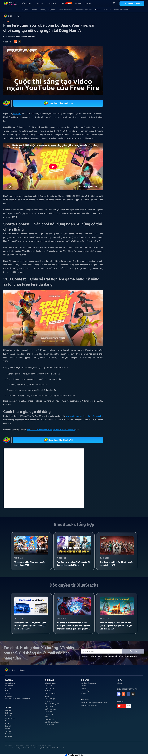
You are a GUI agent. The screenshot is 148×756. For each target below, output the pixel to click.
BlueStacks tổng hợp (84, 9)
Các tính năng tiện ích (52, 725)
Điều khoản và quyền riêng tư (13, 750)
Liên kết (78, 3)
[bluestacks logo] (10, 3)
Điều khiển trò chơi (51, 686)
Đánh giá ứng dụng (48, 9)
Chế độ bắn (48, 688)
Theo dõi (133, 654)
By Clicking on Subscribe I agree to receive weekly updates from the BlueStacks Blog (109, 659)
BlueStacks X (137, 258)
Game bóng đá (9, 739)
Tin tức (97, 9)
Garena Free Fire (128, 243)
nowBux (7, 696)
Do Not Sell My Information (58, 750)
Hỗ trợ (88, 3)
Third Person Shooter (121, 258)
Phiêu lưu (8, 718)
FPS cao (47, 719)
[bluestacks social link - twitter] (133, 696)
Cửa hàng (8, 691)
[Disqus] (43, 481)
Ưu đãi (7, 693)
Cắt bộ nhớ (48, 714)
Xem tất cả (130, 228)
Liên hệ (83, 691)
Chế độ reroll (49, 709)
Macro (47, 699)
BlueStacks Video (121, 9)
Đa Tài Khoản (49, 693)
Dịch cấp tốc (49, 704)
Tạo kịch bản (49, 717)
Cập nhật (120, 686)
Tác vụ (116, 243)
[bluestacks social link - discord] (118, 696)
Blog (51, 3)
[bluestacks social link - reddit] (123, 696)
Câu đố (7, 723)
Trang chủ (24, 9)
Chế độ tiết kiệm (50, 701)
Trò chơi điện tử (10, 721)
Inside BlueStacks (65, 9)
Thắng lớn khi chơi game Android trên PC (94, 705)
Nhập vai (7, 728)
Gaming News (119, 248)
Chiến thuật (8, 736)
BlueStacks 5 (9, 688)
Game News (129, 253)
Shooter (139, 253)
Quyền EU (46, 750)
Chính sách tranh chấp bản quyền (32, 750)
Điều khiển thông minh (52, 706)
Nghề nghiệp (85, 693)
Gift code (107, 9)
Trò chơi (40, 3)
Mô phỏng (8, 731)
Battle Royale (132, 248)
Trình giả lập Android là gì (89, 708)
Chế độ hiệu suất (50, 712)
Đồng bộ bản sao (50, 696)
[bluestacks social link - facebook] (128, 696)
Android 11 (8, 699)
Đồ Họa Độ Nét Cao (51, 722)
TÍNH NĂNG (26, 3)
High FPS (117, 253)
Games (34, 9)
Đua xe (7, 726)
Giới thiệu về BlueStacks (88, 686)
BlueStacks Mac (10, 686)
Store (65, 3)
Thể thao (8, 734)
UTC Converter (49, 727)
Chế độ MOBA (49, 691)
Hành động (8, 715)
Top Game (8, 713)
